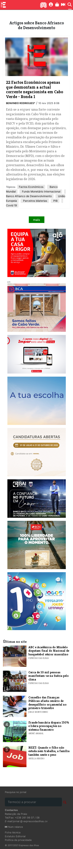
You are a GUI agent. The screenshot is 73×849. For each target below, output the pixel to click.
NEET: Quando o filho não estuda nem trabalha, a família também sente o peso (48, 751)
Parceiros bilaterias (34, 200)
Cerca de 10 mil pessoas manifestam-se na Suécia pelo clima (48, 675)
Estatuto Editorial (15, 836)
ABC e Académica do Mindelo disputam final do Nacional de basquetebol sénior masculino (48, 650)
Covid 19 (11, 205)
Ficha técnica (12, 832)
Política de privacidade (18, 840)
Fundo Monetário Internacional (40, 191)
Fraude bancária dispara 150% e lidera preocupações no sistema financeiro (48, 726)
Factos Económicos (31, 186)
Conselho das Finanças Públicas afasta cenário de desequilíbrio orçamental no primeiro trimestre (47, 702)
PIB (55, 200)
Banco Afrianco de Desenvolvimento (29, 196)
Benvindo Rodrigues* (20, 103)
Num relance (15, 826)
